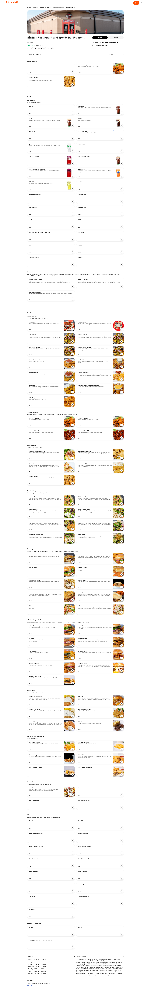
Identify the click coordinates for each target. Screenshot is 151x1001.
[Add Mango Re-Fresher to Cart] (121, 286)
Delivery (116, 37)
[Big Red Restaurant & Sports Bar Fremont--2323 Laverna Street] (12, 2)
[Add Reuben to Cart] (72, 599)
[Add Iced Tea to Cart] (72, 72)
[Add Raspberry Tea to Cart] (121, 201)
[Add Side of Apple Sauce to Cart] (121, 891)
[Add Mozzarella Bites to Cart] (72, 379)
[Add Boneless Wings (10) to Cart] (121, 437)
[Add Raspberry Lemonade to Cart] (72, 226)
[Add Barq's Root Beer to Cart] (121, 138)
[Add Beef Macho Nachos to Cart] (72, 354)
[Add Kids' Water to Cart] (121, 239)
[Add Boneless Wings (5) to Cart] (72, 437)
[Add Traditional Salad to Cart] (72, 516)
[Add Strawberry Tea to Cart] (72, 214)
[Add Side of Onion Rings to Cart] (72, 878)
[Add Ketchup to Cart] (72, 934)
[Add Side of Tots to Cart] (121, 827)
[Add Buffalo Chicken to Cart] (121, 574)
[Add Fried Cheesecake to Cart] (72, 807)
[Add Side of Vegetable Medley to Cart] (72, 853)
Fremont (35, 7)
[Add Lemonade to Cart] (72, 138)
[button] (31, 54)
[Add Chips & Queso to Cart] (121, 329)
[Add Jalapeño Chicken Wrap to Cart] (121, 458)
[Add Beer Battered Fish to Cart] (121, 470)
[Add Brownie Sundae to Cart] (72, 794)
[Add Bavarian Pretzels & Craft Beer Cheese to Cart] (121, 392)
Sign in (142, 3)
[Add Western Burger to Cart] (121, 658)
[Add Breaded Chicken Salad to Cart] (72, 529)
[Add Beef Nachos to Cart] (72, 341)
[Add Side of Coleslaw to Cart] (121, 878)
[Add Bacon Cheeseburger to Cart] (121, 632)
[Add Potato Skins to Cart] (121, 366)
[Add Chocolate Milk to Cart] (121, 214)
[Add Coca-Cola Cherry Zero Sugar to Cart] (72, 176)
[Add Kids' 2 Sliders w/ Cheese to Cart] (121, 774)
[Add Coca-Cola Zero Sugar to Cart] (121, 163)
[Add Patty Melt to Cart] (72, 645)
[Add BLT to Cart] (72, 612)
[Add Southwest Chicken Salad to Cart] (72, 541)
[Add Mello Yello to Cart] (72, 188)
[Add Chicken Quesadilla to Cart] (121, 379)
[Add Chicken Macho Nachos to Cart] (121, 354)
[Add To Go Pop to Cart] (121, 264)
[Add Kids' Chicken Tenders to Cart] (121, 761)
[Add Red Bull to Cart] (121, 252)
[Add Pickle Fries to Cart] (72, 392)
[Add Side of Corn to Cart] (72, 891)
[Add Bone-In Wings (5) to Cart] (72, 425)
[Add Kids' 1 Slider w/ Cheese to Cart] (72, 774)
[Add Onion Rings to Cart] (72, 404)
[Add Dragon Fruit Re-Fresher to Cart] (72, 286)
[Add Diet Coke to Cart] (72, 125)
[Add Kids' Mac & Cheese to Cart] (121, 749)
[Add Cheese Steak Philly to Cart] (72, 587)
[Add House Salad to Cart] (121, 541)
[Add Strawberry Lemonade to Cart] (72, 201)
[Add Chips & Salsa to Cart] (72, 329)
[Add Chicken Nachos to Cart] (121, 341)
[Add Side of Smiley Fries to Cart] (72, 865)
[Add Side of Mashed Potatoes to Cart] (72, 840)
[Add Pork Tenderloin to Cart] (72, 574)
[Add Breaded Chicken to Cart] (121, 562)
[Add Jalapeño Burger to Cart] (121, 645)
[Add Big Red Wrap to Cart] (72, 470)
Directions (30, 986)
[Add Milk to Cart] (72, 252)
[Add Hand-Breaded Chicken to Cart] (72, 703)
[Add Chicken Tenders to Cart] (72, 84)
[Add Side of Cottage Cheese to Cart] (121, 853)
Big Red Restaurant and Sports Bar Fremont (52, 7)
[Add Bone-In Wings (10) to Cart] (121, 72)
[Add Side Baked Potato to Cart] (121, 840)
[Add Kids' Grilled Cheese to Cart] (72, 749)
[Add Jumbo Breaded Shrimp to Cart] (121, 716)
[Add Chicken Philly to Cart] (121, 587)
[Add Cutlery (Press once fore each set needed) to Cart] (72, 947)
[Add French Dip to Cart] (121, 599)
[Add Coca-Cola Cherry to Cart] (72, 163)
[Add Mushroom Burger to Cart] (72, 670)
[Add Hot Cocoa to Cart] (121, 226)
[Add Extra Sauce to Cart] (72, 916)
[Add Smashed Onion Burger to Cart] (72, 683)
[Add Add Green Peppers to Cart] (121, 903)
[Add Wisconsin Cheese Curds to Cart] (72, 366)
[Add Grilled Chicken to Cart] (72, 562)
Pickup (100, 37)
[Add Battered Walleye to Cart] (72, 729)
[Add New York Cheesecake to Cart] (121, 807)
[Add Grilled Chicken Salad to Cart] (121, 516)
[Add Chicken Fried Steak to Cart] (72, 716)
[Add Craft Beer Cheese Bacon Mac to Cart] (72, 458)
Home (29, 7)
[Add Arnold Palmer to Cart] (121, 188)
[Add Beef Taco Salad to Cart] (72, 503)
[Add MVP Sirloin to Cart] (121, 729)
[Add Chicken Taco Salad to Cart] (121, 503)
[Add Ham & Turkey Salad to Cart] (121, 529)
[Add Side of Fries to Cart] (72, 827)
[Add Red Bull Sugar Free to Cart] (72, 264)
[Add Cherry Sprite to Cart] (121, 151)
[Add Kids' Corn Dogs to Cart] (72, 761)
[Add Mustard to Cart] (121, 934)
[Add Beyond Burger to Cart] (72, 658)
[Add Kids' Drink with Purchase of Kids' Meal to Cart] (72, 239)
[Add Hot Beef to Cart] (121, 703)
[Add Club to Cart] (121, 612)
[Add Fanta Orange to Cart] (121, 176)
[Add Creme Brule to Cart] (121, 794)
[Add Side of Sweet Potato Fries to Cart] (121, 865)
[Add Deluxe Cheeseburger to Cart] (72, 632)
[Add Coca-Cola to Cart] (121, 113)
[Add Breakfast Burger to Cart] (121, 670)
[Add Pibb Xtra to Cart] (121, 125)
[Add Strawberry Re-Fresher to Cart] (72, 299)
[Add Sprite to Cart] (72, 151)
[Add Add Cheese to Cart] (72, 903)
